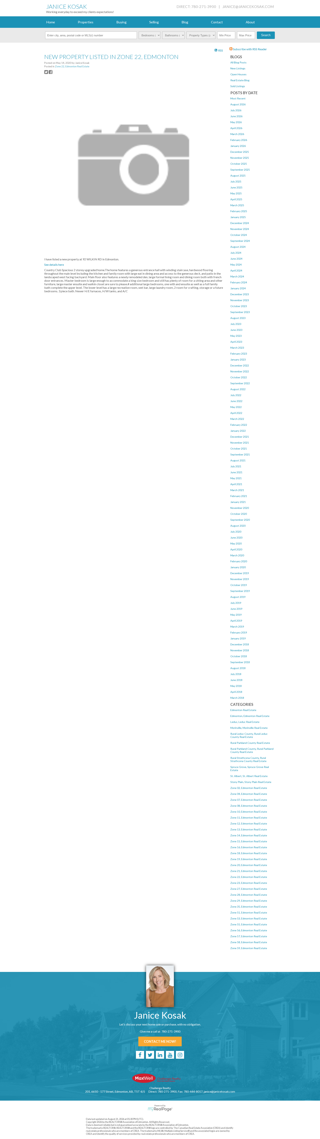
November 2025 (239, 157)
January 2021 (238, 501)
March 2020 (237, 555)
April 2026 (236, 128)
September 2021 (240, 454)
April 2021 (236, 484)
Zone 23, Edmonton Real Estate (248, 882)
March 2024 (237, 276)
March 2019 (237, 626)
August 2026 (238, 104)
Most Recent (238, 98)
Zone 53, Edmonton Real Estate (248, 918)
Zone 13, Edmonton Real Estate (248, 829)
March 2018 (237, 697)
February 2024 (238, 282)
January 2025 (238, 217)
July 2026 (235, 110)
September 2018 (240, 662)
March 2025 (237, 205)
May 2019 (236, 614)
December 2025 (239, 151)
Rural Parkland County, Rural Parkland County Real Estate (252, 750)
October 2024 (238, 234)
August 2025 (238, 175)
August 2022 (238, 389)
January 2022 (238, 430)
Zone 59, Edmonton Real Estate (248, 948)
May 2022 (236, 407)
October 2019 (238, 585)
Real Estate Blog (239, 80)
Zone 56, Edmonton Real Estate (248, 930)
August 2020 (238, 525)
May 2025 (236, 193)
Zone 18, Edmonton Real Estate (248, 853)
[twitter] (150, 1055)
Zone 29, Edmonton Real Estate (248, 900)
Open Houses (238, 74)
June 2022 (236, 401)
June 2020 (236, 537)
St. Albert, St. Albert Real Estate (249, 776)
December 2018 (239, 644)
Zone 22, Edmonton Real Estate (248, 876)
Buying (121, 22)
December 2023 (239, 294)
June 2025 (236, 187)
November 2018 (239, 650)
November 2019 (239, 579)
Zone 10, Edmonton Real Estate (248, 811)
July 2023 (235, 323)
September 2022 (240, 383)
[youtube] (170, 1055)
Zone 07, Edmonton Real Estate (248, 799)
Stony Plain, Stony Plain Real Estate (250, 782)
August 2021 (238, 460)
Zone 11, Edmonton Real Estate (248, 817)
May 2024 (236, 264)
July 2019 (235, 602)
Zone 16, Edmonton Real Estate (248, 847)
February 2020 (238, 561)
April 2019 (236, 620)
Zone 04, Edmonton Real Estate (248, 793)
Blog (184, 22)
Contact (217, 22)
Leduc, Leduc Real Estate (244, 721)
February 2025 (238, 211)
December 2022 (239, 365)
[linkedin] (160, 1055)
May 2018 (236, 685)
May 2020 (236, 543)
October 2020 (238, 513)
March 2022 (237, 418)
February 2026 (238, 139)
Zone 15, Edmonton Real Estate (248, 841)
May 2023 (236, 335)
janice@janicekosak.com (248, 6)
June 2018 (236, 680)
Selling (154, 22)
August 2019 (238, 596)
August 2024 (238, 246)
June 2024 (236, 258)
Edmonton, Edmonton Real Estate (249, 715)
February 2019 (238, 632)
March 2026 (237, 134)
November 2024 (239, 229)
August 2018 (238, 668)
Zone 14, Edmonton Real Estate (248, 835)
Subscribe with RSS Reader (249, 49)
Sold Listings (237, 86)
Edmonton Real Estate (243, 710)
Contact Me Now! (160, 1041)
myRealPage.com (160, 1109)
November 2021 (239, 442)
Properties (85, 22)
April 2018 (236, 691)
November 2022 (239, 371)
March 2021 (237, 490)
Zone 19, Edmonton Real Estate (248, 859)
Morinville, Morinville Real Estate (249, 727)
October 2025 (238, 163)
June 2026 (236, 116)
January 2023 (238, 359)
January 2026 (238, 145)
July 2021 (235, 466)
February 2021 (238, 496)
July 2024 (235, 252)
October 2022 (238, 377)
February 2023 (238, 353)
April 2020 (236, 549)
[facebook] (140, 1055)
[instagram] (180, 1055)
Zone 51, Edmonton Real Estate (248, 912)
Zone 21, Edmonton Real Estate (248, 871)
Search (266, 35)
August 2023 (238, 318)
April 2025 (236, 199)
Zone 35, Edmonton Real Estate (248, 906)
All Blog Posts (238, 62)
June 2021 (236, 472)
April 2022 (236, 412)
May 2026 (236, 122)
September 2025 (240, 169)
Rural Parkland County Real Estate (250, 742)
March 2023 (237, 347)
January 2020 (238, 567)
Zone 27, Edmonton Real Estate (248, 888)
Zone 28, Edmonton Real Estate (248, 894)
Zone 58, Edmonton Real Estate (248, 942)
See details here (54, 264)
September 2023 (240, 312)
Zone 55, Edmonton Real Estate (248, 924)
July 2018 (235, 674)
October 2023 (238, 306)
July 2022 (235, 395)
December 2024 (239, 223)
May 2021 (236, 478)
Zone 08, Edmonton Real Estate (248, 805)
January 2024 (238, 288)
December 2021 (239, 436)
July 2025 (235, 181)
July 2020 (235, 531)
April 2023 (236, 341)
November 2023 (239, 300)
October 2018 (238, 656)
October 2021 (238, 448)
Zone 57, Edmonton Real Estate (248, 936)
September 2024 (240, 240)
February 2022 (238, 424)
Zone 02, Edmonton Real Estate (248, 787)
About (250, 22)
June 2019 (236, 608)
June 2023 (236, 329)
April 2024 (236, 270)
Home (50, 22)
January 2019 (238, 638)
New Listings (237, 68)
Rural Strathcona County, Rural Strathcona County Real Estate (248, 759)
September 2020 (240, 519)
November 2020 (239, 507)
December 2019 (239, 573)
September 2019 (240, 590)
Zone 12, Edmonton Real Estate (248, 823)
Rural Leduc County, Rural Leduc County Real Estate (249, 735)
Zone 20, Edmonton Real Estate (248, 865)
